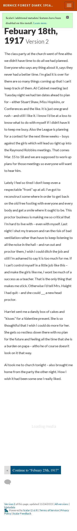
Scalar (26, 510)
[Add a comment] (9, 482)
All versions (61, 504)
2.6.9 (34, 510)
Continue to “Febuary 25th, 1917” (36, 470)
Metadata (9, 507)
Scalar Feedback (22, 513)
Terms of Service (49, 510)
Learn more (39, 23)
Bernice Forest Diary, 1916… (28, 5)
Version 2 (9, 504)
